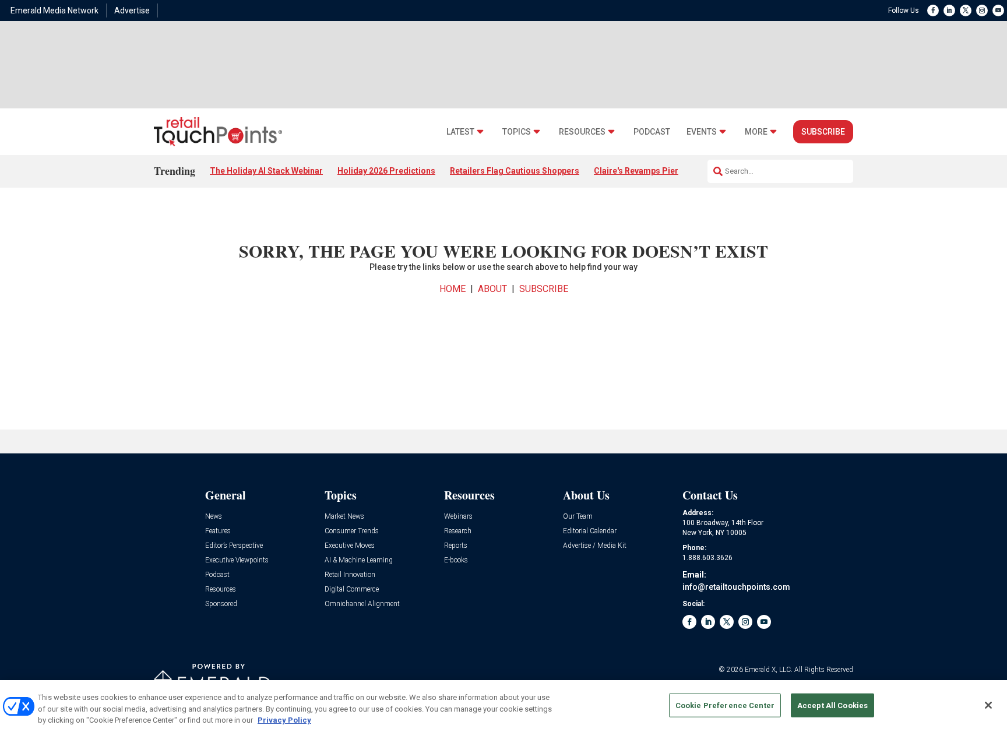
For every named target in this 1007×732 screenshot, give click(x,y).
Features (218, 531)
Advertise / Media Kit (594, 546)
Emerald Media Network (54, 10)
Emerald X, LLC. (769, 670)
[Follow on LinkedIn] (949, 10)
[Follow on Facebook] (933, 10)
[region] (503, 706)
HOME (452, 288)
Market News (344, 516)
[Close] (988, 705)
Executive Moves (350, 546)
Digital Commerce (352, 589)
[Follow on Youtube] (998, 10)
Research (457, 531)
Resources (582, 132)
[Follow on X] (965, 10)
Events (701, 132)
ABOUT (492, 288)
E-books (456, 560)
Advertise (132, 10)
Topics (516, 132)
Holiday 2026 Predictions (386, 170)
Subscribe (823, 131)
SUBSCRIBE (543, 288)
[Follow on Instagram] (982, 10)
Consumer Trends (352, 531)
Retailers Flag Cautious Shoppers (514, 170)
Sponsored (221, 604)
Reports (455, 546)
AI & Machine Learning (359, 560)
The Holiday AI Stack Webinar (266, 170)
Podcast (651, 132)
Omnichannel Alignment (362, 604)
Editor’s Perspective (234, 546)
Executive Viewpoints (237, 560)
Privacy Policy (284, 720)
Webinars (458, 516)
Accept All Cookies (832, 705)
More (756, 132)
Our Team (578, 516)
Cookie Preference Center (724, 705)
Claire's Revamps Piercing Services (662, 170)
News (213, 516)
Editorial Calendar (590, 531)
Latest (460, 132)
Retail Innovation (350, 575)
